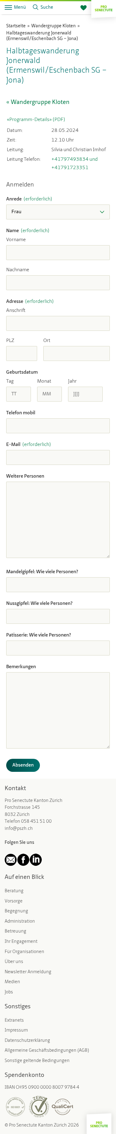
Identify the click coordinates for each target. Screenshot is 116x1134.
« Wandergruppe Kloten (38, 102)
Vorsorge (14, 901)
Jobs (9, 992)
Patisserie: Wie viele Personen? (38, 635)
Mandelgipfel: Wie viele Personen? (42, 571)
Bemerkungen (21, 666)
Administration (20, 921)
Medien (12, 982)
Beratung (14, 891)
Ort (46, 340)
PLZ (10, 340)
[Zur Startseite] (103, 7)
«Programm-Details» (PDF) (36, 119)
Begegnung (16, 911)
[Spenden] (83, 8)
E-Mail (28, 444)
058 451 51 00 (36, 821)
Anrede (29, 199)
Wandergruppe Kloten (53, 26)
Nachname (17, 270)
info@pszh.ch (19, 828)
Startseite (16, 26)
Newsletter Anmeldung (28, 972)
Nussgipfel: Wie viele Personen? (39, 603)
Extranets (14, 1020)
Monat (44, 381)
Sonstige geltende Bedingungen (37, 1061)
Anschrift (15, 310)
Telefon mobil (20, 413)
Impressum (16, 1030)
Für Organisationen (24, 952)
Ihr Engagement (21, 941)
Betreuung (15, 931)
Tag (10, 381)
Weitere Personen (25, 476)
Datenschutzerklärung (27, 1040)
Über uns (14, 962)
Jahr (72, 381)
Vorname (16, 239)
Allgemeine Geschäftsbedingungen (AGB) (47, 1050)
